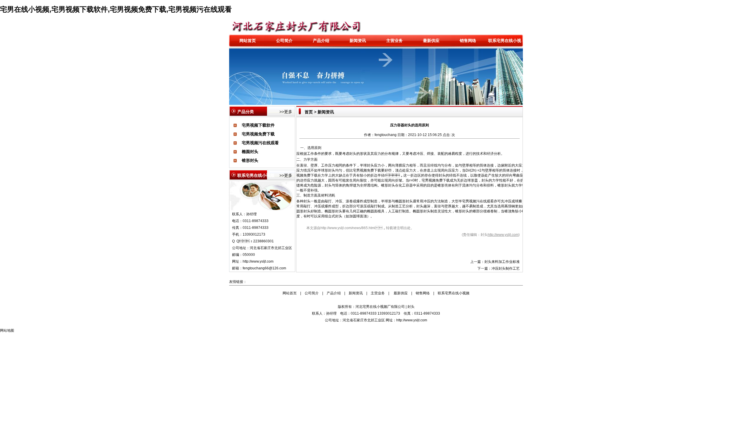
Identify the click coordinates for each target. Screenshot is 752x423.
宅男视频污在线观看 (260, 142)
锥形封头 (250, 160)
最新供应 (431, 40)
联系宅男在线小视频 (453, 293)
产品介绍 (321, 40)
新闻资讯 (358, 40)
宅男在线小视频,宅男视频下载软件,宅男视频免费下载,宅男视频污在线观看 (116, 9)
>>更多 (285, 111)
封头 (352, 154)
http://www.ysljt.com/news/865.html (347, 228)
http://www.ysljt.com (258, 261)
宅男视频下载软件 (258, 125)
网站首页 (247, 40)
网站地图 (7, 330)
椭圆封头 (250, 151)
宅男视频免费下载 (258, 134)
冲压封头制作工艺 (505, 268)
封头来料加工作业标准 (502, 262)
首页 (309, 112)
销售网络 (468, 40)
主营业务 (394, 40)
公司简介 (284, 40)
